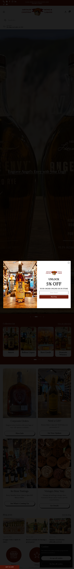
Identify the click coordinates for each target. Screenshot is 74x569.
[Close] (69, 263)
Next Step (54, 297)
